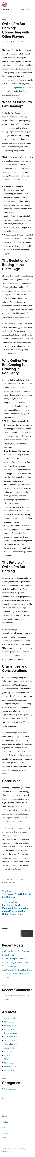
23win (4, 1133)
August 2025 (9, 1048)
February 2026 (10, 1025)
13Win (5, 1137)
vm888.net (20, 87)
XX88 (4, 1127)
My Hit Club (8, 9)
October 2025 (9, 1040)
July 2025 (8, 1051)
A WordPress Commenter (14, 995)
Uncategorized (9, 882)
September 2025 (10, 1044)
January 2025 (9, 1070)
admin (6, 42)
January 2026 (9, 1029)
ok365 (4, 1098)
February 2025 (10, 1066)
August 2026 (9, 1018)
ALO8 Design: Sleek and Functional (17, 970)
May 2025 (8, 1059)
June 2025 (8, 1055)
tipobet (5, 1122)
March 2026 (9, 1021)
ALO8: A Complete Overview (14, 958)
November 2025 (10, 1036)
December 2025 (10, 1033)
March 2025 (9, 1063)
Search (5, 928)
